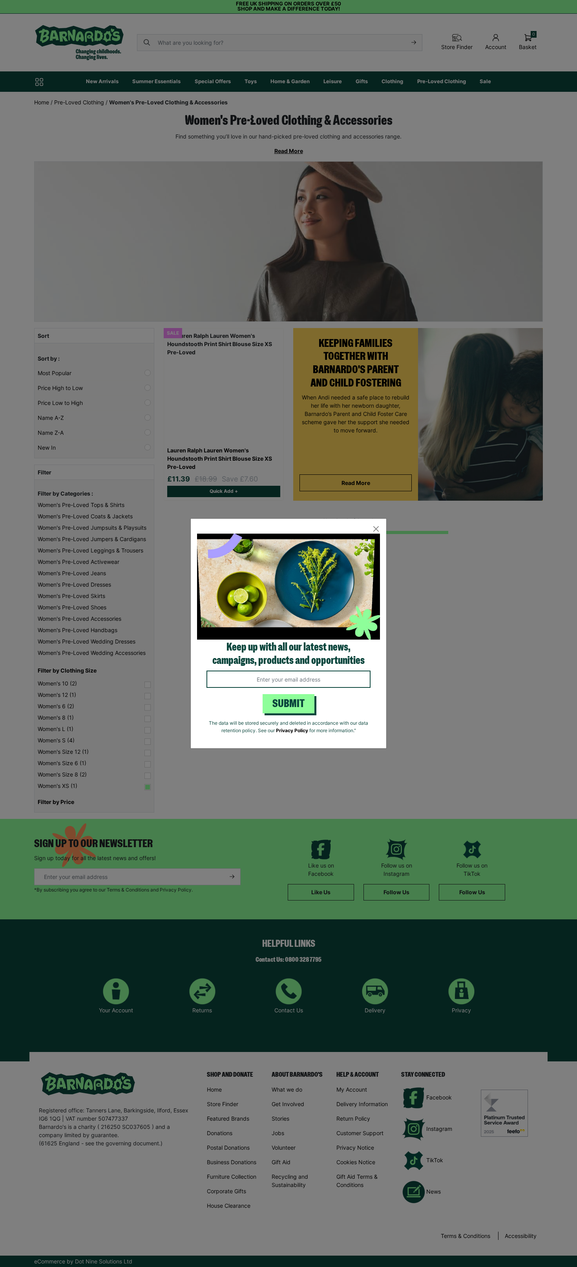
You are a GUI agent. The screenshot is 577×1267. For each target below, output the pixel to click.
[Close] (376, 529)
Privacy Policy (292, 730)
